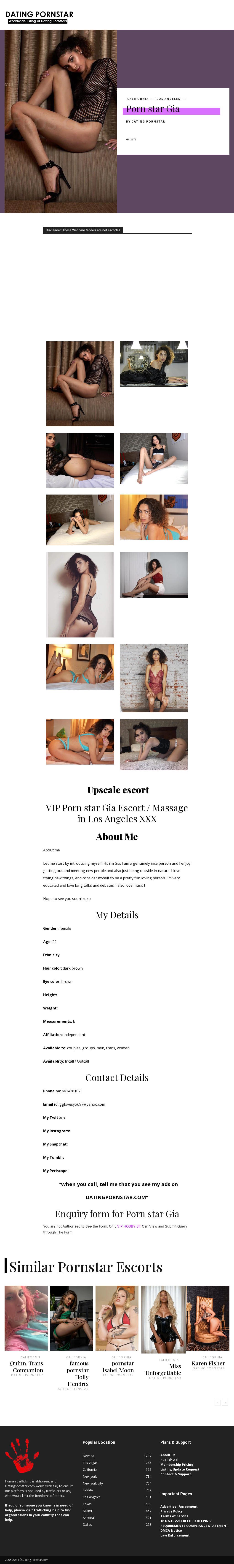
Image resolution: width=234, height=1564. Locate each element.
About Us (168, 1455)
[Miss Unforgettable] (163, 1319)
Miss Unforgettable (163, 1369)
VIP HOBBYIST (129, 1226)
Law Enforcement (175, 1535)
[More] (173, 129)
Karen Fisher (208, 1363)
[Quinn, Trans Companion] (26, 1318)
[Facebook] (130, 129)
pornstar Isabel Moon (118, 1366)
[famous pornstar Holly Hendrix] (71, 1318)
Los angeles (168, 99)
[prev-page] (218, 1403)
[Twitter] (141, 129)
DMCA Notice (171, 1530)
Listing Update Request (179, 1469)
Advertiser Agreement (179, 1506)
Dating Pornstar (148, 121)
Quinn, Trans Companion (26, 1366)
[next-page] (225, 1403)
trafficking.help (46, 1510)
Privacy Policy (171, 1511)
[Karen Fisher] (207, 1318)
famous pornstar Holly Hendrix (78, 1373)
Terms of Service (174, 1516)
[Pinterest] (151, 129)
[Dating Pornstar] (39, 18)
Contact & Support (175, 1474)
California (138, 99)
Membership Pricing (176, 1464)
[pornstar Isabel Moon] (117, 1318)
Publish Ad (169, 1459)
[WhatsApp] (162, 129)
